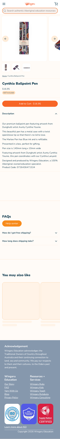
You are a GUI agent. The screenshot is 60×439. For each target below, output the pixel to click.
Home (4, 76)
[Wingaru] (30, 4)
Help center (12, 223)
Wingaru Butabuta (39, 394)
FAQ (6, 387)
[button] (30, 104)
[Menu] (5, 4)
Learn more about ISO (15, 427)
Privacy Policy (11, 397)
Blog (6, 394)
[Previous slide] (5, 39)
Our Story (9, 384)
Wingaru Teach (37, 390)
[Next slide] (54, 39)
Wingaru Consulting (40, 397)
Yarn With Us (11, 390)
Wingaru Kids (37, 387)
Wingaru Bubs (37, 384)
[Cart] (55, 4)
